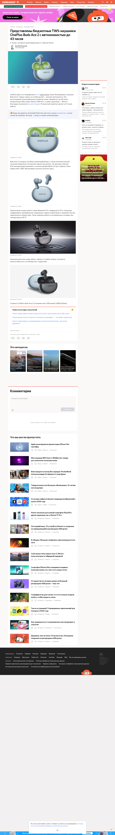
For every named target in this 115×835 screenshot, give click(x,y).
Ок (57, 830)
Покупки (47, 532)
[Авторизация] (111, 2)
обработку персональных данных (57, 826)
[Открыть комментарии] (35, 450)
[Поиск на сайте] (103, 2)
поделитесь (62, 113)
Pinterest (44, 657)
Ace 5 (37, 95)
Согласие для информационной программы (45, 667)
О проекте (19, 654)
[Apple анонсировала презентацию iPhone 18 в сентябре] (43, 447)
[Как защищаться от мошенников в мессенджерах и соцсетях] (43, 625)
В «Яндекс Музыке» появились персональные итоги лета (91, 147)
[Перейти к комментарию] (93, 93)
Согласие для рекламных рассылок (17, 667)
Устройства (53, 477)
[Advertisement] (43, 380)
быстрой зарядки (33, 104)
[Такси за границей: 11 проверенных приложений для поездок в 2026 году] (43, 611)
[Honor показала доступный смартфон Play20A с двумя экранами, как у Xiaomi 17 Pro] (43, 515)
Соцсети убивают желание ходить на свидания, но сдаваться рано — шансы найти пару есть (93, 114)
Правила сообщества (50, 664)
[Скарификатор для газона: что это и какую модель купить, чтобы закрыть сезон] (43, 597)
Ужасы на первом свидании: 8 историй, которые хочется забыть (93, 97)
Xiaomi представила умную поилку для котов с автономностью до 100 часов (40, 314)
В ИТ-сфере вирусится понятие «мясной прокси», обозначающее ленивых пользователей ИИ (92, 131)
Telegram (17, 657)
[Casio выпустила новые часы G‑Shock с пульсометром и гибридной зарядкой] (43, 556)
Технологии (53, 450)
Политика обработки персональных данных (50, 661)
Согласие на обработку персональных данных (74, 664)
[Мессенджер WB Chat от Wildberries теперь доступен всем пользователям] (43, 461)
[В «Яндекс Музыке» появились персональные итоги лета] (43, 543)
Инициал (59, 657)
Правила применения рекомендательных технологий (23, 664)
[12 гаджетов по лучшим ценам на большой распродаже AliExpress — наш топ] (43, 584)
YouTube (51, 657)
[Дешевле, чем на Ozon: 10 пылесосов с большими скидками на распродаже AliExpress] (43, 638)
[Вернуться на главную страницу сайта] (8, 2)
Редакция (43, 654)
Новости (45, 450)
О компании (61, 654)
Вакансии (52, 654)
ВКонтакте (25, 657)
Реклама (35, 654)
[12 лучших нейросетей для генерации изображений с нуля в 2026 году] (43, 502)
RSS (66, 657)
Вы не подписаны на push (77, 657)
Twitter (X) (34, 657)
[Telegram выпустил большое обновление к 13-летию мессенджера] (43, 488)
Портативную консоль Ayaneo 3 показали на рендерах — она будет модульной (42, 317)
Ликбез (45, 505)
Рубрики (27, 654)
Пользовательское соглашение (23, 661)
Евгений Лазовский (21, 46)
